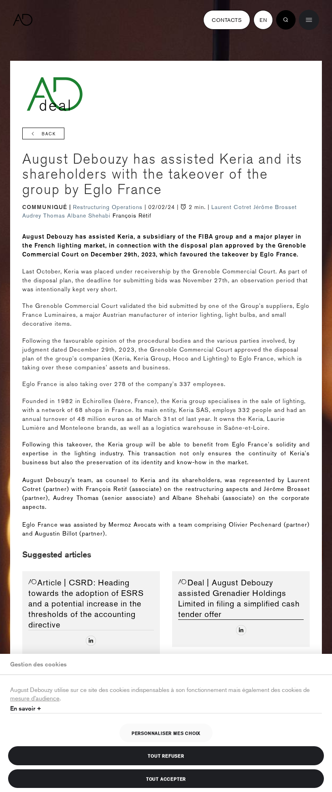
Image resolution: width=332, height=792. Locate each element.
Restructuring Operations (109, 207)
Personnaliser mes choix (166, 733)
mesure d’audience (35, 698)
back (49, 134)
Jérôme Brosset (275, 207)
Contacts (227, 20)
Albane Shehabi (89, 215)
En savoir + (25, 708)
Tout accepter (166, 778)
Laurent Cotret (231, 207)
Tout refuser (166, 755)
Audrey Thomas (43, 215)
